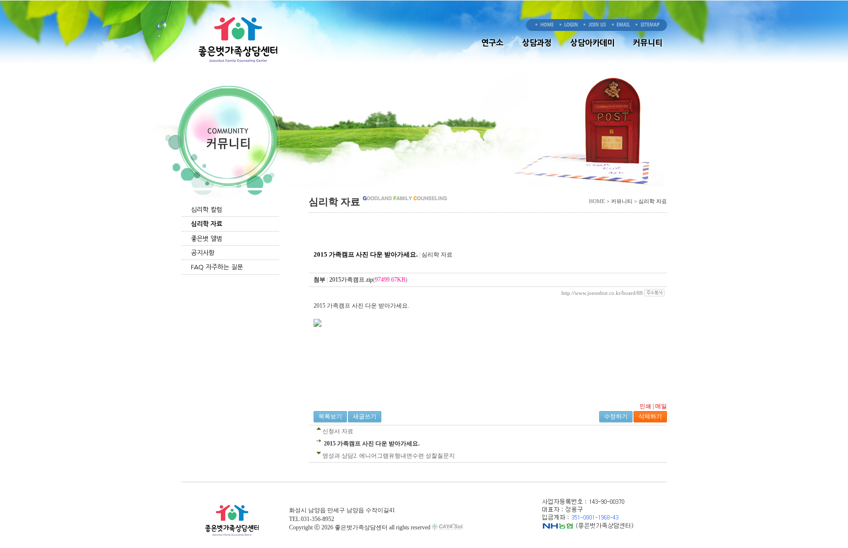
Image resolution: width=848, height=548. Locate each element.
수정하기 (616, 416)
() (368, 279)
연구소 (492, 43)
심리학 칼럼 (206, 210)
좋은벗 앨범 (206, 238)
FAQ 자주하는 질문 (217, 267)
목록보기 (330, 416)
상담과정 (537, 43)
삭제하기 (650, 416)
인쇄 (645, 406)
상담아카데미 (592, 43)
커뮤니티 (647, 43)
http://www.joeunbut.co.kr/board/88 (602, 293)
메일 (661, 406)
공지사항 (202, 253)
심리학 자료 (206, 224)
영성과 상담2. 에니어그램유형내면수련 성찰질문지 (388, 455)
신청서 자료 (337, 431)
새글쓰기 (364, 416)
